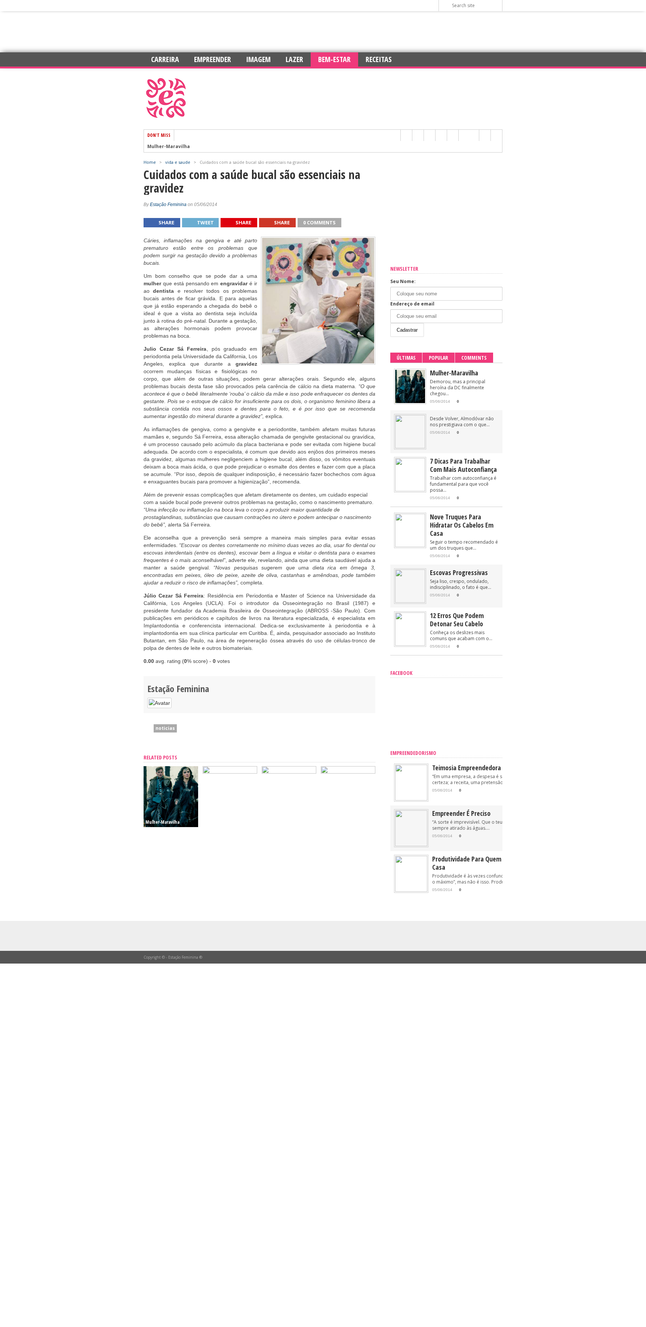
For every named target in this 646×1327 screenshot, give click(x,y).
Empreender (212, 59)
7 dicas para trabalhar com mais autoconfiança (463, 465)
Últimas (406, 357)
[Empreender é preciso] (411, 844)
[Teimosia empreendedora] (411, 799)
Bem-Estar (334, 59)
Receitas (379, 59)
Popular (438, 357)
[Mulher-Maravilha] (410, 401)
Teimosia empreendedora (466, 768)
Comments (474, 357)
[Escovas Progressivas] (410, 601)
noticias (165, 728)
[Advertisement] (323, 32)
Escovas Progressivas (459, 572)
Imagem (258, 59)
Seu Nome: (403, 281)
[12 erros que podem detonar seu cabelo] (410, 644)
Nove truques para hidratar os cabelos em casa (461, 525)
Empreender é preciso (461, 813)
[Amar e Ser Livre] (348, 772)
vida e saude (177, 162)
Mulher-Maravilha (168, 146)
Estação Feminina (168, 204)
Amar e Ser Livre (337, 822)
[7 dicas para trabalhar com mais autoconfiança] (289, 772)
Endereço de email (412, 304)
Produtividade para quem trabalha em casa (484, 863)
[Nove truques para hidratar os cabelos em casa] (410, 545)
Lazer (294, 59)
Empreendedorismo (413, 752)
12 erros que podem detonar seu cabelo (457, 619)
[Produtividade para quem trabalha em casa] (411, 890)
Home (150, 162)
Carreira (165, 59)
